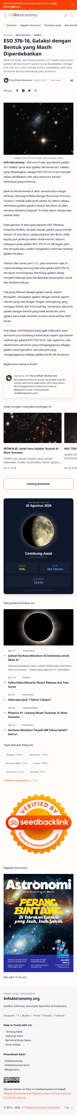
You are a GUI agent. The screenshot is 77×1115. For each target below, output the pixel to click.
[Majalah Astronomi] (30, 25)
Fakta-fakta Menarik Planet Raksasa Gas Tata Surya (38, 684)
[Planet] (26, 677)
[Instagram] (9, 1015)
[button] (65, 15)
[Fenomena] (28, 650)
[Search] (71, 15)
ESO (36, 263)
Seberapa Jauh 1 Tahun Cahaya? (29, 699)
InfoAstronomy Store (17, 1065)
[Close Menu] (72, 5)
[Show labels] (21, 780)
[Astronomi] (27, 694)
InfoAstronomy (14, 1061)
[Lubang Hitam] (30, 707)
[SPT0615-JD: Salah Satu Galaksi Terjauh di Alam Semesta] (33, 428)
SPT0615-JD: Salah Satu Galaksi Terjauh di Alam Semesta (31, 450)
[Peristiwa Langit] (52, 25)
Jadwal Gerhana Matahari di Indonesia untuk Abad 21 (38, 657)
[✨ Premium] (10, 25)
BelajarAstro (12, 1069)
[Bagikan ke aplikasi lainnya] (35, 90)
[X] (18, 1015)
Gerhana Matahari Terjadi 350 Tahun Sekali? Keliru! (38, 732)
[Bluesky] (26, 1015)
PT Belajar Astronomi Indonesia (41, 1107)
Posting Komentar (38, 484)
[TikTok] (36, 1015)
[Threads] (47, 1015)
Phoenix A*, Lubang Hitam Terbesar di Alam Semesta (38, 715)
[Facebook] (59, 1015)
